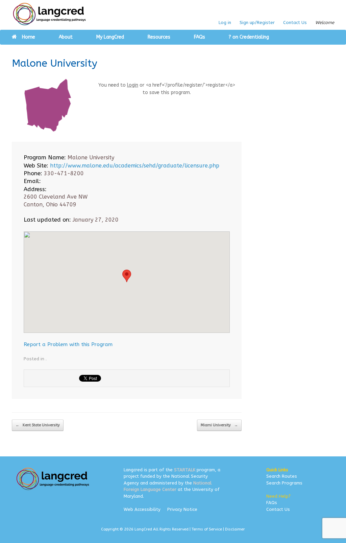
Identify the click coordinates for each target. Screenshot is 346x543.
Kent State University (38, 425)
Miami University (219, 425)
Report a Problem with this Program (68, 344)
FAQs (199, 37)
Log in (225, 22)
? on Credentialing (249, 37)
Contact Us (295, 22)
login (132, 85)
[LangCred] (49, 14)
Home (28, 37)
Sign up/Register (257, 22)
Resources (159, 37)
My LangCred (110, 37)
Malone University (54, 63)
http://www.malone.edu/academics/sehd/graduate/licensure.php (134, 165)
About (66, 37)
